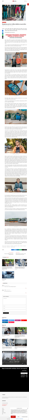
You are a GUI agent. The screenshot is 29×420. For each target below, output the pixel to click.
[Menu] (2, 1)
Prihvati (13, 416)
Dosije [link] (3, 408)
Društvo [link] (3, 410)
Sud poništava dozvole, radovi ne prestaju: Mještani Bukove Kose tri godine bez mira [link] (7, 268)
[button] (27, 408)
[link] (28, 4)
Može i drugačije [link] (4, 412)
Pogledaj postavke (24, 416)
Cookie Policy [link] (17, 418)
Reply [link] (26, 292)
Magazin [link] (3, 411)
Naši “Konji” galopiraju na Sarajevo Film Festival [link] (21, 347)
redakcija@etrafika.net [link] (4, 404)
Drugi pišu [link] (3, 409)
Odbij (18, 416)
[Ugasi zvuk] (24, 364)
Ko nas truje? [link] (4, 279)
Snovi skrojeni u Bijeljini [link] (6, 335)
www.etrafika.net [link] (4, 405)
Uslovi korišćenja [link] (21, 418)
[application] (14, 358)
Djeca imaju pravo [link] (4, 22)
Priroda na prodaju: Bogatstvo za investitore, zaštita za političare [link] (20, 267)
